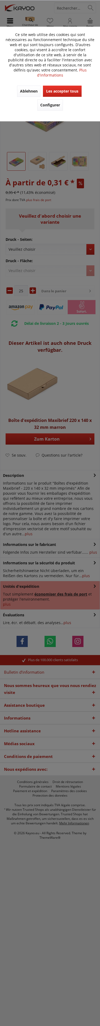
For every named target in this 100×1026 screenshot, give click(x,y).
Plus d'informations (62, 72)
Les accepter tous (62, 91)
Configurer (50, 104)
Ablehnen (29, 91)
